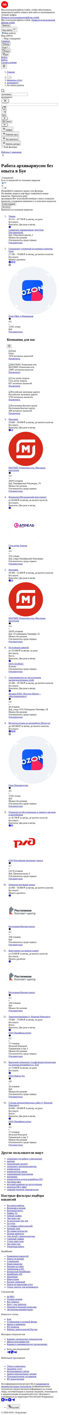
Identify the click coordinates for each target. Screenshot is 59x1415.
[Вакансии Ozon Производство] (32, 760)
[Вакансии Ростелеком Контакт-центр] (32, 911)
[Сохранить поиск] (4, 108)
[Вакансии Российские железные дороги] (32, 843)
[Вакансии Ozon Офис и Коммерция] (32, 291)
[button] (4, 57)
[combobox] (14, 94)
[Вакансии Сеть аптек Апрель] (32, 527)
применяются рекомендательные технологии (25, 1385)
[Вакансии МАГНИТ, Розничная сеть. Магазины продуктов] (32, 449)
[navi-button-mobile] (4, 66)
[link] (6, 51)
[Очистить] (5, 100)
